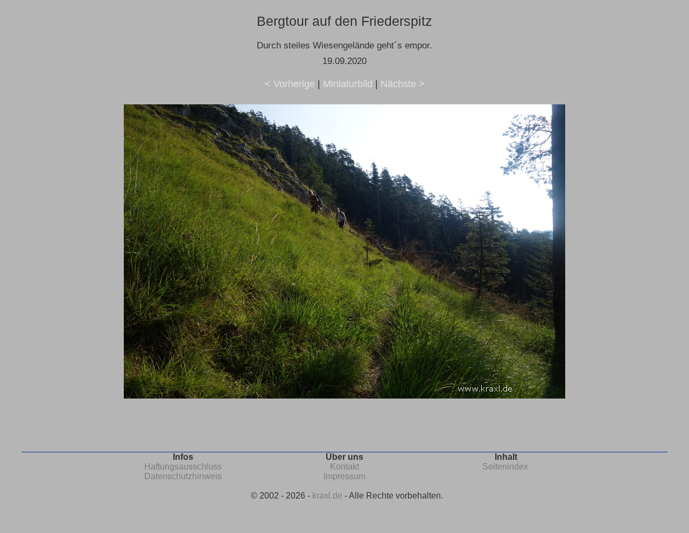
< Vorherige (290, 84)
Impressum (344, 476)
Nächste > (403, 84)
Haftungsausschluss (183, 466)
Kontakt (344, 466)
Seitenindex (505, 466)
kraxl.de (327, 495)
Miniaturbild (347, 84)
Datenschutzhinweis (183, 476)
